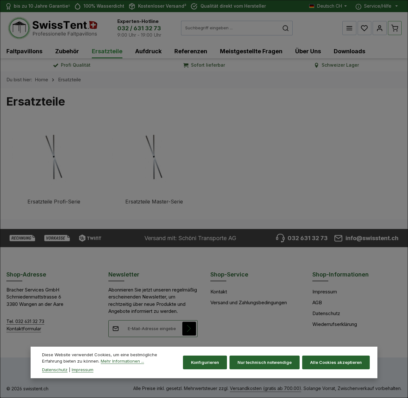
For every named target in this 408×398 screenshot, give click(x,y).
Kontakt (218, 292)
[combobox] (230, 28)
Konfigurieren (205, 362)
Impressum (324, 292)
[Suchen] (286, 28)
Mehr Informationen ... (122, 360)
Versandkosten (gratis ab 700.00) (265, 388)
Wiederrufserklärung (334, 324)
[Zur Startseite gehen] (52, 28)
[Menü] (349, 28)
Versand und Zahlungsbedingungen (248, 302)
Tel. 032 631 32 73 (25, 321)
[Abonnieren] (189, 329)
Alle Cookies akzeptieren (336, 362)
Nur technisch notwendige (264, 362)
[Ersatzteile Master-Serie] (153, 169)
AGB (317, 302)
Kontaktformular (23, 329)
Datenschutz (326, 313)
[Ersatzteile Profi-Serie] (53, 169)
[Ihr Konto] (380, 28)
